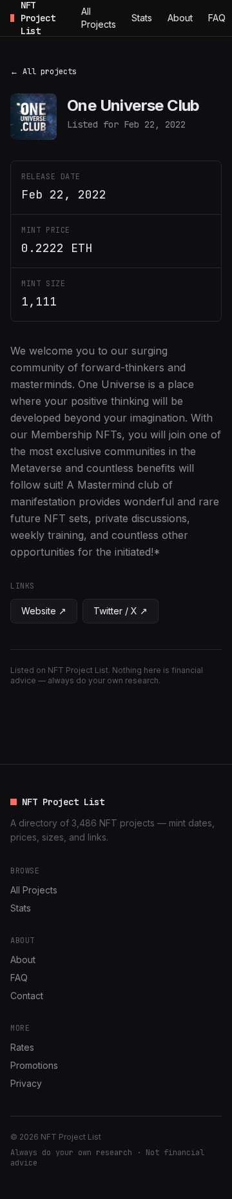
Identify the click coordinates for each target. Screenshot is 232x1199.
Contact (26, 995)
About (180, 17)
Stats (141, 17)
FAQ (217, 17)
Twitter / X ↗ (120, 610)
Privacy (26, 1083)
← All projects (43, 71)
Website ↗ (43, 610)
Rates (22, 1047)
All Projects (98, 18)
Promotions (34, 1065)
